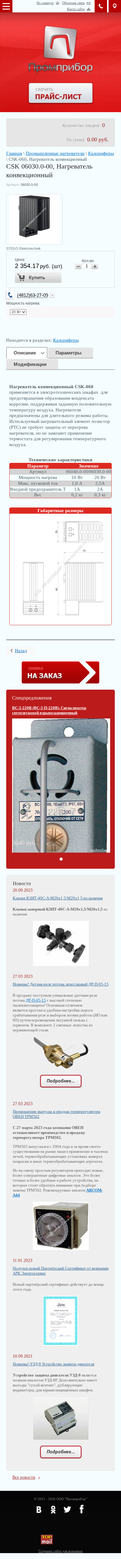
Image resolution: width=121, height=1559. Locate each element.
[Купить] (38, 277)
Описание (25, 352)
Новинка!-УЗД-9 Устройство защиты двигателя (53, 1364)
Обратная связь (73, 3)
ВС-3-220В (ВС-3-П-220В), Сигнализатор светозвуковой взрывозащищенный (49, 710)
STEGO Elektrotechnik (23, 248)
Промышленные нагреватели (55, 153)
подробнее (100, 850)
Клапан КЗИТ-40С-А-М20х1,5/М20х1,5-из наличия (58, 898)
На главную (45, 3)
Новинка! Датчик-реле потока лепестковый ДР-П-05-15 (61, 984)
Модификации (30, 364)
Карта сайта (76, 9)
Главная (14, 153)
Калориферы (101, 153)
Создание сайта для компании (60, 1551)
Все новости (23, 1477)
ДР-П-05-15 (36, 1000)
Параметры (69, 352)
